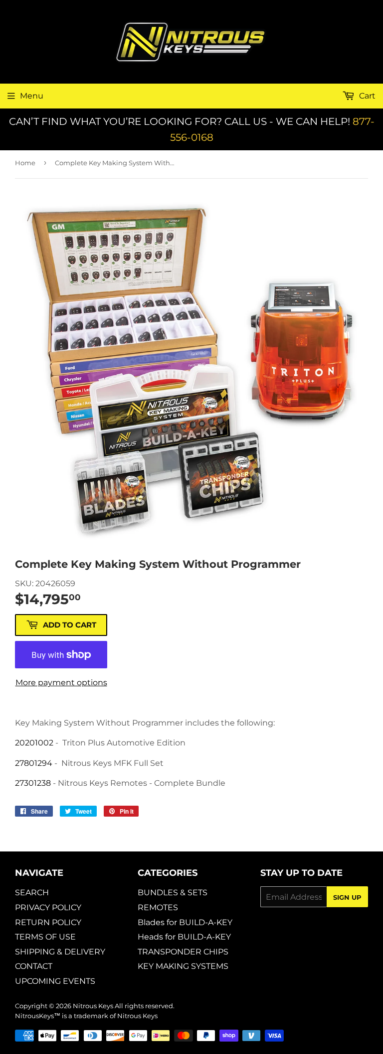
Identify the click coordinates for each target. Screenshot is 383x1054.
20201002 (34, 742)
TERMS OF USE (45, 937)
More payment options (61, 682)
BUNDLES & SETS (172, 892)
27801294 (33, 763)
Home (25, 163)
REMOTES (158, 907)
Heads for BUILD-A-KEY (184, 937)
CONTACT (33, 966)
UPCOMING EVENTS (55, 981)
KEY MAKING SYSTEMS (183, 966)
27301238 (33, 783)
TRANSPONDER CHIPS (183, 951)
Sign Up (347, 897)
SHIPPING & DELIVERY (60, 951)
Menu (31, 96)
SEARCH (32, 892)
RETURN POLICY (48, 922)
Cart (366, 96)
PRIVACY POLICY (48, 907)
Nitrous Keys (93, 1006)
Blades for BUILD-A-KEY (185, 922)
